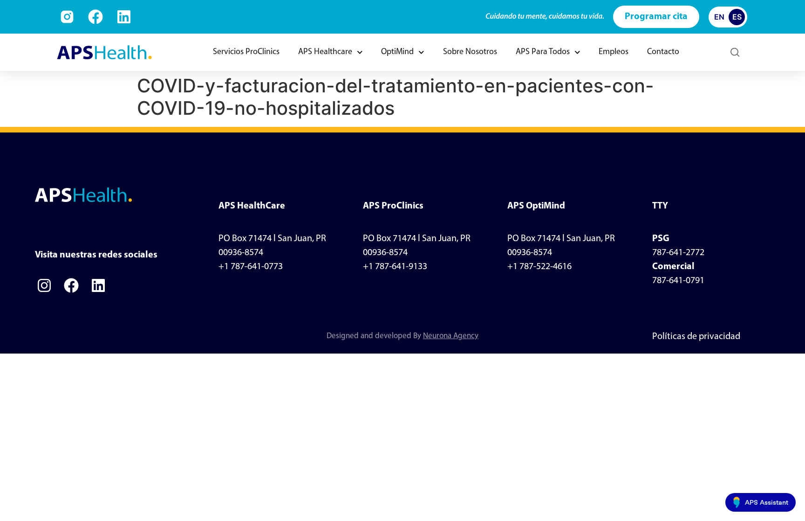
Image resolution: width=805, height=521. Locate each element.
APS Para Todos (543, 52)
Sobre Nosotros (470, 52)
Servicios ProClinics (246, 52)
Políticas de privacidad (696, 336)
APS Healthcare (325, 52)
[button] (735, 52)
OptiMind (397, 52)
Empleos (613, 52)
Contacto (663, 52)
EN (719, 16)
